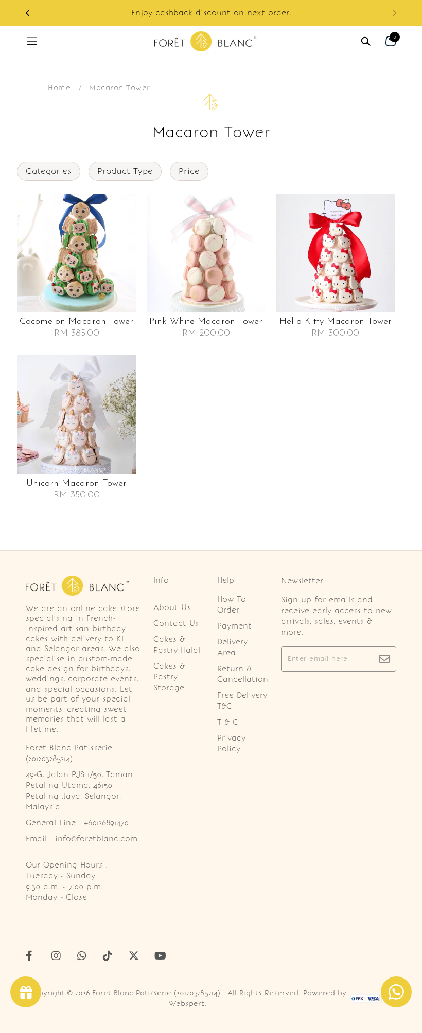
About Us (171, 607)
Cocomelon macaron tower (76, 321)
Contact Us (176, 623)
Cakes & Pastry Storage (169, 676)
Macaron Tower (119, 88)
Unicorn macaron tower (76, 483)
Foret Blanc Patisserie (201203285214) (156, 993)
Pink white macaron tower (205, 321)
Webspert (186, 1003)
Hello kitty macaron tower (335, 321)
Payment (234, 626)
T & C (227, 722)
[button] (28, 13)
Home (59, 88)
